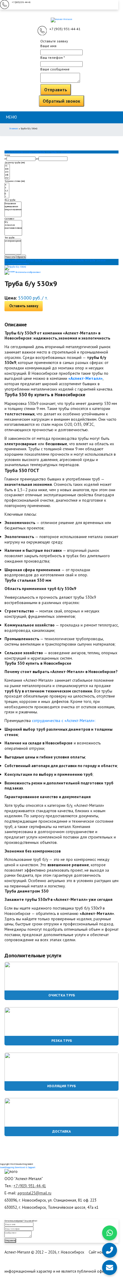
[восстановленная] (13, 227)
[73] (7, 165)
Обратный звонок (61, 101)
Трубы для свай (97, 260)
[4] (7, 184)
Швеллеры (26, 151)
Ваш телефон (52, 57)
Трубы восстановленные (16, 263)
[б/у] (13, 221)
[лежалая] (13, 224)
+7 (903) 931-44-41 (21, 2)
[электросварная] (13, 240)
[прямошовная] (13, 206)
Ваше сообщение (55, 69)
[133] (7, 171)
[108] (7, 168)
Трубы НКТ (45, 151)
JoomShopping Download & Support (17, 1167)
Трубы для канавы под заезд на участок (56, 260)
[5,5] (7, 190)
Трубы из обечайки (60, 151)
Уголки (35, 151)
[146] (7, 174)
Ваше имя (48, 46)
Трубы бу (9, 151)
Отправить (55, 90)
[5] (7, 187)
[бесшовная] (13, 203)
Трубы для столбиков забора (19, 260)
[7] (7, 196)
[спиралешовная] (13, 209)
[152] (7, 177)
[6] (7, 193)
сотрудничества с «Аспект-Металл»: (63, 720)
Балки (17, 151)
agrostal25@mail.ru (34, 1193)
